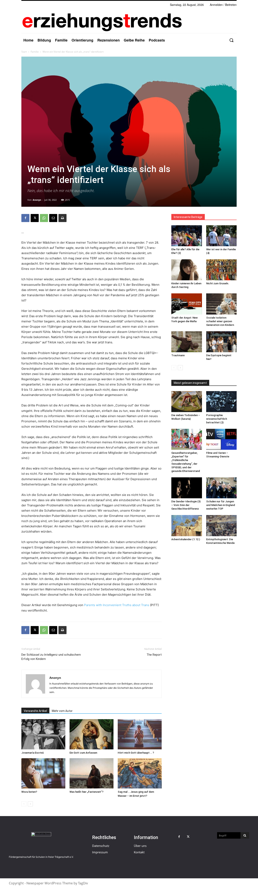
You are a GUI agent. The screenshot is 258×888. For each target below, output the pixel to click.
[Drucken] (62, 218)
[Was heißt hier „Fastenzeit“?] (91, 773)
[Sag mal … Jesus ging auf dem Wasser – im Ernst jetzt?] (140, 773)
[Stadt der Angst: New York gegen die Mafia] (186, 303)
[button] (231, 40)
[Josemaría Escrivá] (43, 734)
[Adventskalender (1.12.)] (186, 525)
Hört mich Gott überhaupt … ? (136, 752)
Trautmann (178, 355)
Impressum (100, 852)
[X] (35, 218)
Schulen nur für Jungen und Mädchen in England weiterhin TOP (220, 505)
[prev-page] (23, 803)
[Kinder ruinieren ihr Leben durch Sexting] (186, 269)
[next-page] (30, 803)
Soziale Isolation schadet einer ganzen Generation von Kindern (220, 321)
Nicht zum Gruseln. (217, 283)
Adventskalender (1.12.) (185, 539)
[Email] (53, 218)
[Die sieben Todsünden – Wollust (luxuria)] (186, 401)
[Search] (244, 835)
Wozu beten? (29, 791)
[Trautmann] (186, 341)
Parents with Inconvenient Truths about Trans (116, 605)
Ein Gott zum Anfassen (83, 752)
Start (24, 51)
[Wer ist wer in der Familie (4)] (221, 235)
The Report (154, 654)
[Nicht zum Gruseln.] (221, 269)
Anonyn (37, 199)
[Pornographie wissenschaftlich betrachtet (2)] (221, 401)
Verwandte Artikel (35, 710)
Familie (35, 51)
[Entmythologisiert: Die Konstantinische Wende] (221, 525)
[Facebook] (25, 218)
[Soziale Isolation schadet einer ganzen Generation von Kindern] (221, 303)
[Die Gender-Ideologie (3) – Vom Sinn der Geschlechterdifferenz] (186, 487)
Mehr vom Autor (62, 710)
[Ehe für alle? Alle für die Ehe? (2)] (186, 235)
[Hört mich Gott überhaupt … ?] (140, 734)
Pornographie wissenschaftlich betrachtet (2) (216, 419)
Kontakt (139, 852)
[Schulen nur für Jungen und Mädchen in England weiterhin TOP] (221, 487)
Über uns (140, 846)
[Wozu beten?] (43, 773)
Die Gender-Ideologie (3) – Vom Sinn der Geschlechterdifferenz (186, 505)
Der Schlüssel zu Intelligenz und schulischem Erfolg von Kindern (51, 657)
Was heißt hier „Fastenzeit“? (86, 791)
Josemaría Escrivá (32, 752)
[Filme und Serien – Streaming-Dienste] (221, 439)
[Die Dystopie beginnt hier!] (221, 341)
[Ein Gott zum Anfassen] (91, 734)
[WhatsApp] (44, 218)
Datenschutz (100, 846)
